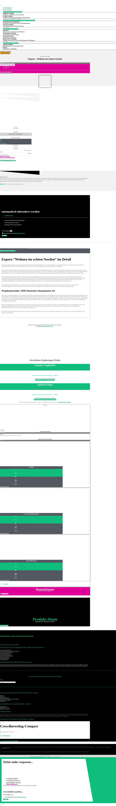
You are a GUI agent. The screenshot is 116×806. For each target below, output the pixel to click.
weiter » (6, 584)
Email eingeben (6, 231)
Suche (1, 679)
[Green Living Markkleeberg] (13, 511)
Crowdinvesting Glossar (5, 658)
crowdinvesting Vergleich (64, 402)
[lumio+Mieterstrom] (13, 558)
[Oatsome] (13, 464)
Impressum (2, 696)
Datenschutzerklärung (19, 233)
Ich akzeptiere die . (14, 233)
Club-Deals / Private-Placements (6, 656)
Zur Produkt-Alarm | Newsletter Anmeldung (17, 636)
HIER (1, 184)
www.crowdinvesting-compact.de (36, 756)
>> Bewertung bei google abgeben (9, 740)
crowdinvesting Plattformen (5, 650)
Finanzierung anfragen (4, 657)
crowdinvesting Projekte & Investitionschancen (9, 651)
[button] (7, 65)
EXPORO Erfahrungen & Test (45, 326)
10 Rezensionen (6, 735)
